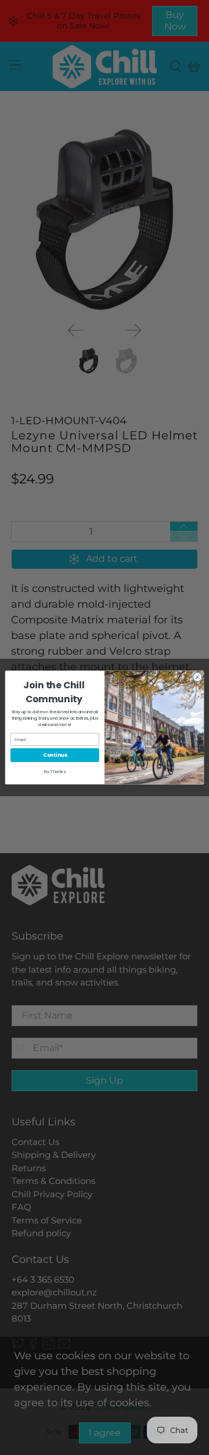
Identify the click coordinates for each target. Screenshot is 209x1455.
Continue (55, 755)
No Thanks (55, 772)
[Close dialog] (197, 677)
